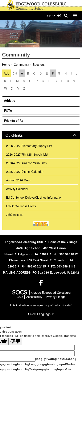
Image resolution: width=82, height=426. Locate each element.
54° (49, 15)
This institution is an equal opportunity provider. (41, 305)
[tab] (41, 135)
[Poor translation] (15, 341)
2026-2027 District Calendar (25, 171)
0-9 (15, 73)
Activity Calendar (17, 189)
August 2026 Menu (18, 180)
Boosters (39, 64)
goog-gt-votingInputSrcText (57, 364)
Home (6, 64)
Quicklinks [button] (18, 135)
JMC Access (14, 214)
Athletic (9, 100)
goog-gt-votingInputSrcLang (55, 358)
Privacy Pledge (56, 297)
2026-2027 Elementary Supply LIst (29, 146)
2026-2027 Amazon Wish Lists (26, 163)
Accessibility (34, 297)
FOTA (8, 110)
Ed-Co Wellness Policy (21, 206)
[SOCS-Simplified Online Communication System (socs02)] (19, 292)
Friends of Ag (14, 120)
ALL (6, 73)
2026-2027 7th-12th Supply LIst (27, 154)
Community (21, 64)
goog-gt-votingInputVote (53, 369)
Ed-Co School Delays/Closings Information (34, 197)
